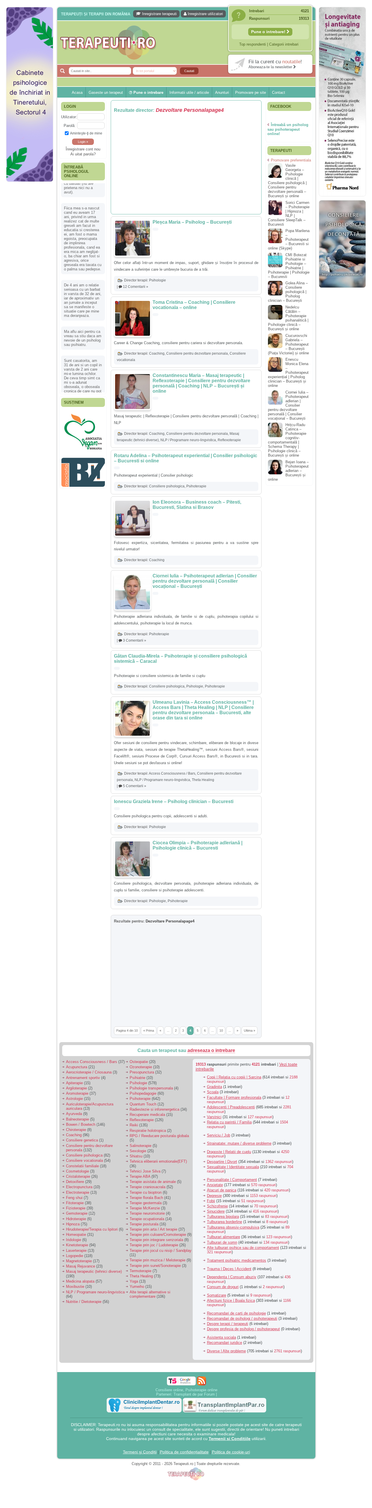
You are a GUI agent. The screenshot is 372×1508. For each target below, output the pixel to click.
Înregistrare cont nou (83, 149)
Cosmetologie (77, 1171)
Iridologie (73, 1240)
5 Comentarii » (134, 786)
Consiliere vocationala (84, 1160)
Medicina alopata (80, 1281)
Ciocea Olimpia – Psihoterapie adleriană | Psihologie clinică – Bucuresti (197, 845)
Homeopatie (76, 1234)
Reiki (134, 1125)
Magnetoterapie (79, 1261)
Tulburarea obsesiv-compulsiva (233, 1227)
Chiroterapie (76, 1130)
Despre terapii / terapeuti (227, 1324)
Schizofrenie (217, 1206)
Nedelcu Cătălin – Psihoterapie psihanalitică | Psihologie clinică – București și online (288, 318)
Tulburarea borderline (224, 1222)
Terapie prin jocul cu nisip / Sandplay (161, 1250)
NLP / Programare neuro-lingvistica (188, 440)
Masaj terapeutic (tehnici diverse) (94, 1271)
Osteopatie (139, 1062)
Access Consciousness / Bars (172, 773)
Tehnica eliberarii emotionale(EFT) (158, 1161)
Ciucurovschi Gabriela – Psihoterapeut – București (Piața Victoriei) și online (288, 344)
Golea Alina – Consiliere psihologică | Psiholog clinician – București (288, 292)
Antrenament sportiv (83, 1078)
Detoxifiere (75, 1182)
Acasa (77, 92)
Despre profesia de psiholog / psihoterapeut (243, 1329)
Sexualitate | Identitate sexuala (233, 1167)
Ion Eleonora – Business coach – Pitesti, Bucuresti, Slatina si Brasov (197, 505)
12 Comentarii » (135, 287)
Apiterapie (74, 1083)
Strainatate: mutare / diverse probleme (239, 1143)
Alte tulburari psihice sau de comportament (243, 1247)
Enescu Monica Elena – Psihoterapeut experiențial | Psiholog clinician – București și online (288, 372)
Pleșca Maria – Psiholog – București (192, 222)
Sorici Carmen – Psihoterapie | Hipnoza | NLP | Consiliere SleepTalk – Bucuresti (289, 213)
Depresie (214, 1195)
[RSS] (201, 1380)
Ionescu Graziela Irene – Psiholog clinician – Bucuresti (173, 801)
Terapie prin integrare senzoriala (156, 1240)
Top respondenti (252, 44)
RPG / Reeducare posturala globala (159, 1136)
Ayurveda (74, 1114)
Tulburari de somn (222, 1242)
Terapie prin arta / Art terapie (153, 1229)
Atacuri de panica (221, 1190)
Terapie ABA (140, 1176)
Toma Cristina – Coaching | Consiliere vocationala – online (194, 305)
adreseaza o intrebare (211, 1050)
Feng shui (74, 1197)
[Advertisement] (29, 273)
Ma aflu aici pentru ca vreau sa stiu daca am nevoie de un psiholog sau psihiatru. (82, 318)
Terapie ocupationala (147, 1219)
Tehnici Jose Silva (145, 1171)
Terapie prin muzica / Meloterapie (157, 1260)
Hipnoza (73, 1224)
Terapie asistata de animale (153, 1182)
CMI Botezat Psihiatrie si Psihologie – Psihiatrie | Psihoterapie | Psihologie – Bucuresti (289, 266)
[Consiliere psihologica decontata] (342, 290)
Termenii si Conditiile (230, 1438)
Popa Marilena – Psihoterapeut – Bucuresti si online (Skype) (289, 239)
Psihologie (157, 280)
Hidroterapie (76, 1219)
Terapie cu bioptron (146, 1192)
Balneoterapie (77, 1119)
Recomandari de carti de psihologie (236, 1313)
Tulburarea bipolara (223, 1216)
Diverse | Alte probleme (226, 1351)
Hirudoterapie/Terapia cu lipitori (92, 1229)
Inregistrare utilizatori (205, 14)
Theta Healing (203, 780)
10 (221, 1030)
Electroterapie (77, 1192)
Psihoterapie (196, 486)
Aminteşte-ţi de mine (86, 133)
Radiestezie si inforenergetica (154, 1109)
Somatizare (216, 1295)
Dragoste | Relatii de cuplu (229, 1152)
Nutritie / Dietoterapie (83, 1301)
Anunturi (222, 92)
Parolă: (70, 125)
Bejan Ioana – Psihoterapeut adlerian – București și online (288, 471)
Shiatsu (136, 1156)
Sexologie (138, 1151)
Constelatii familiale (82, 1166)
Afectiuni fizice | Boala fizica (231, 1300)
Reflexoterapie (229, 440)
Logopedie (74, 1256)
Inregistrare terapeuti (159, 14)
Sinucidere (216, 1211)
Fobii (211, 1201)
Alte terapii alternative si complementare (150, 1294)
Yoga (134, 1281)
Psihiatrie (137, 1078)
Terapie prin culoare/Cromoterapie (158, 1234)
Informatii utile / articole (189, 92)
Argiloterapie (76, 1088)
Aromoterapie (77, 1093)
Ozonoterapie (141, 1067)
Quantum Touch (143, 1104)
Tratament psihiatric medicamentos (236, 1260)
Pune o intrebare (147, 92)
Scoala (213, 1092)
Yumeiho (137, 1286)
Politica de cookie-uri (231, 1452)
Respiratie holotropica (148, 1130)
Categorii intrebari (283, 44)
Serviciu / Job (218, 1135)
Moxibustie (75, 1286)
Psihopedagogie (143, 1093)
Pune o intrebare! (269, 31)
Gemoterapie (76, 1213)
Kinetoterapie (77, 1245)
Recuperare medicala (147, 1114)
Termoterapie (140, 1271)
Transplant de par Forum (194, 1394)
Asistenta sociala (221, 1337)
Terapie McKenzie (145, 1208)
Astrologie (74, 1098)
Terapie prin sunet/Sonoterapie (155, 1265)
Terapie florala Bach (146, 1197)
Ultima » (249, 1030)
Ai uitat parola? (83, 154)
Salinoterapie (140, 1145)
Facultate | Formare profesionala (234, 1097)
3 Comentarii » (134, 640)
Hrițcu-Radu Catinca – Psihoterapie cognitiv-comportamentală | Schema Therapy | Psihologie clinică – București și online (287, 440)
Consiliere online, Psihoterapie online (186, 1390)
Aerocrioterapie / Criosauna (89, 1072)
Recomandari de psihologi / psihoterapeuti (242, 1318)
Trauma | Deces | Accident (229, 1269)
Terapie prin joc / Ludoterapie (154, 1245)
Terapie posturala (144, 1224)
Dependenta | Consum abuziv (231, 1277)
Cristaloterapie (78, 1176)
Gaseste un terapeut (106, 92)
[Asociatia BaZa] (83, 420)
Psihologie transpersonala (151, 1088)
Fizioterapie (75, 1208)
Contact (278, 92)
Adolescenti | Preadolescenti (231, 1107)
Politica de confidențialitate (184, 1452)
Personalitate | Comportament (232, 1179)
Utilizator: (69, 117)
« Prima (148, 1030)
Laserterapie (76, 1250)
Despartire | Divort (222, 1161)
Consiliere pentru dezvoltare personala (197, 353)
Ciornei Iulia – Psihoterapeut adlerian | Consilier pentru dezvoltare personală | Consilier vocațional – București (205, 581)
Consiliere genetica (82, 1140)
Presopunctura (142, 1072)
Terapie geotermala (146, 1203)
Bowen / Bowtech (80, 1124)
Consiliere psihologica (167, 486)
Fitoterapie (75, 1203)
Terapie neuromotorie (147, 1213)
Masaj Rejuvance (80, 1266)
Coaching (156, 353)
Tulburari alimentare (223, 1237)
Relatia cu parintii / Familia (229, 1122)
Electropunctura (79, 1187)
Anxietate (215, 1185)
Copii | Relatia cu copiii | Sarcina (234, 1077)
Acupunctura (76, 1067)
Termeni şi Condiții (140, 1452)
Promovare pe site (250, 92)
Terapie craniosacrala (147, 1187)
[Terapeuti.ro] (187, 42)
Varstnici (214, 1117)
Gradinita (214, 1087)
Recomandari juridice (224, 1342)
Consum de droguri (223, 1287)
